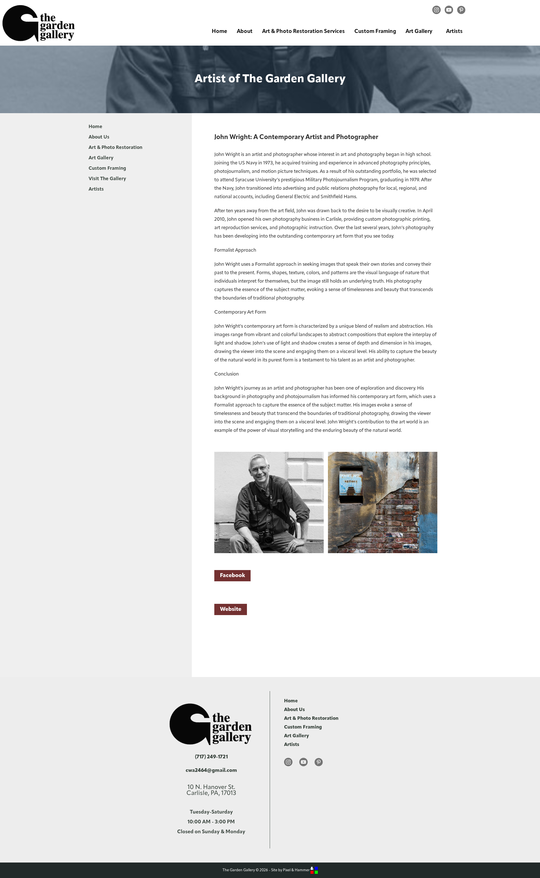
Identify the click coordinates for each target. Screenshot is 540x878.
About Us (99, 137)
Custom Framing (375, 31)
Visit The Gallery (107, 179)
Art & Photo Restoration (115, 147)
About (245, 31)
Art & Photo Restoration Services (303, 31)
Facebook (232, 575)
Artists (454, 31)
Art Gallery (419, 31)
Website (230, 609)
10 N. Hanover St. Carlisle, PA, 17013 (211, 790)
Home (219, 31)
